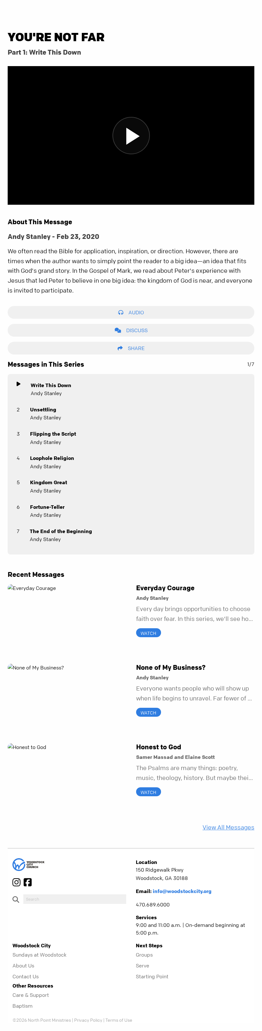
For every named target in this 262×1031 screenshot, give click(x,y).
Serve (142, 965)
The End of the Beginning (61, 531)
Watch (148, 633)
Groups (144, 954)
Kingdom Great (48, 482)
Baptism (22, 1006)
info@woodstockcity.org (182, 891)
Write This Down (51, 385)
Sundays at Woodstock (39, 954)
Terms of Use (118, 1020)
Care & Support (30, 995)
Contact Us (25, 976)
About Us (23, 965)
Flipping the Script (53, 434)
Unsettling (43, 409)
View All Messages (228, 827)
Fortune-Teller (47, 507)
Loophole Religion (52, 458)
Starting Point (152, 976)
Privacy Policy (88, 1020)
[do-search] (74, 899)
